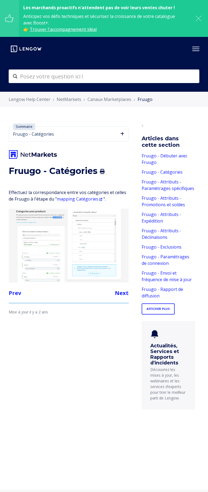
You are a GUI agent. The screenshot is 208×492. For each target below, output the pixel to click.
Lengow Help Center (29, 99)
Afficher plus (158, 309)
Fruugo (145, 99)
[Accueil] (26, 48)
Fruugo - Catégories (162, 172)
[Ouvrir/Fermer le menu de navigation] (196, 48)
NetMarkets (69, 99)
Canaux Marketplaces (109, 99)
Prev (15, 293)
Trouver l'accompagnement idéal (63, 29)
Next (122, 293)
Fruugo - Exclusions (161, 247)
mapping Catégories (77, 199)
